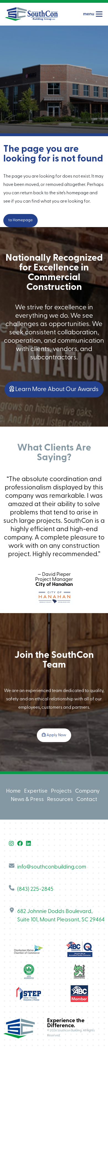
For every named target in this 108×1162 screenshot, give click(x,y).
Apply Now (56, 735)
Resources (60, 799)
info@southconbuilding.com (51, 867)
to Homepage (20, 220)
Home (13, 791)
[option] (54, 520)
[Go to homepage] (31, 14)
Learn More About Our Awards (56, 389)
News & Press (27, 799)
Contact (86, 799)
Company (87, 791)
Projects (61, 791)
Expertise (36, 791)
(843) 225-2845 (35, 889)
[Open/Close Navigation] (99, 14)
